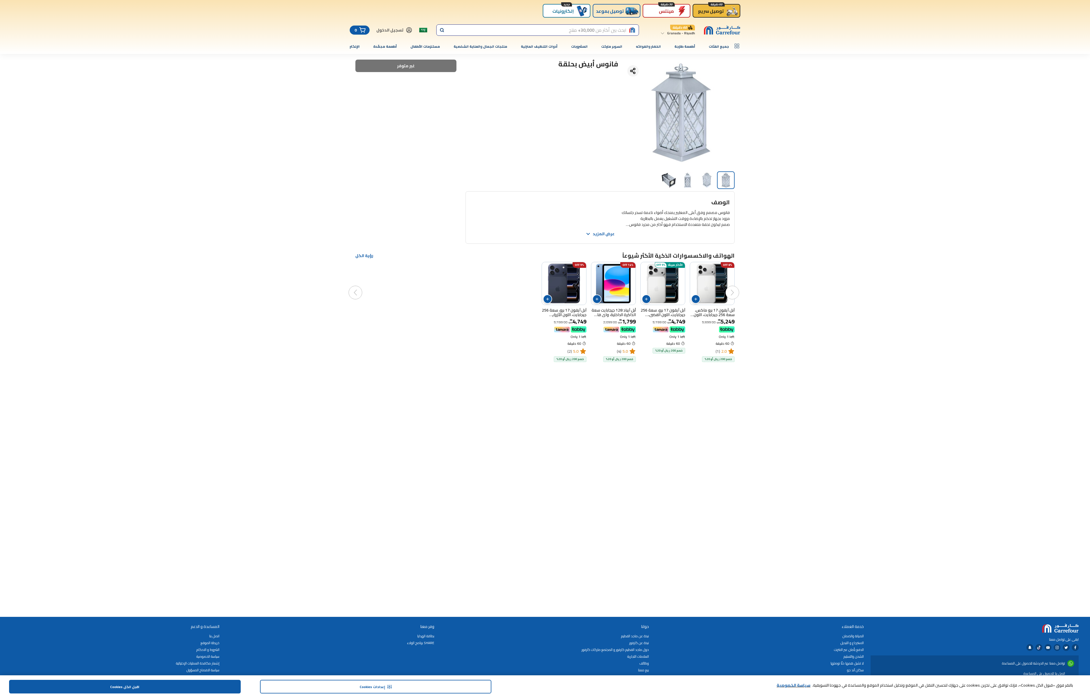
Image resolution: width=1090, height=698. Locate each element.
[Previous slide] (738, 287)
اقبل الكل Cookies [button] (124, 687)
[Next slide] (361, 287)
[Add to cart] (695, 299)
